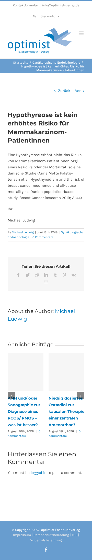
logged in (39, 472)
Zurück (64, 90)
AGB (74, 535)
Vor (77, 90)
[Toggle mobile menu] (81, 33)
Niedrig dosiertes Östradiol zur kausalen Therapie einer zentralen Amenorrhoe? (66, 411)
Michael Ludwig (23, 232)
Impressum (22, 535)
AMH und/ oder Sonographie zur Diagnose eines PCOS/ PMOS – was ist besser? (24, 411)
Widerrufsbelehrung (46, 540)
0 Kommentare (42, 237)
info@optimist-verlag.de (60, 5)
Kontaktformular (25, 5)
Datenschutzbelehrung (51, 535)
